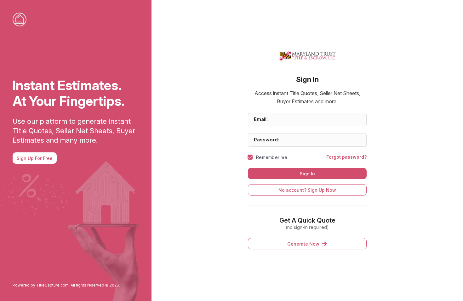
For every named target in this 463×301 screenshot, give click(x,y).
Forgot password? (346, 157)
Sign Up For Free (35, 158)
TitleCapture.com (52, 285)
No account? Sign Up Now (307, 190)
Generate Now (303, 244)
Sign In (307, 173)
